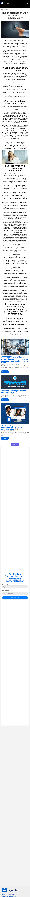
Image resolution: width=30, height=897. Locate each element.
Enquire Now (15, 598)
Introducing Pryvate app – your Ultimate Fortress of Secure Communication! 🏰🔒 (13, 427)
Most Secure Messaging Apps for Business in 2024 (13, 391)
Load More (15, 444)
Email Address (6, 590)
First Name (5, 584)
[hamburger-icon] (27, 3)
